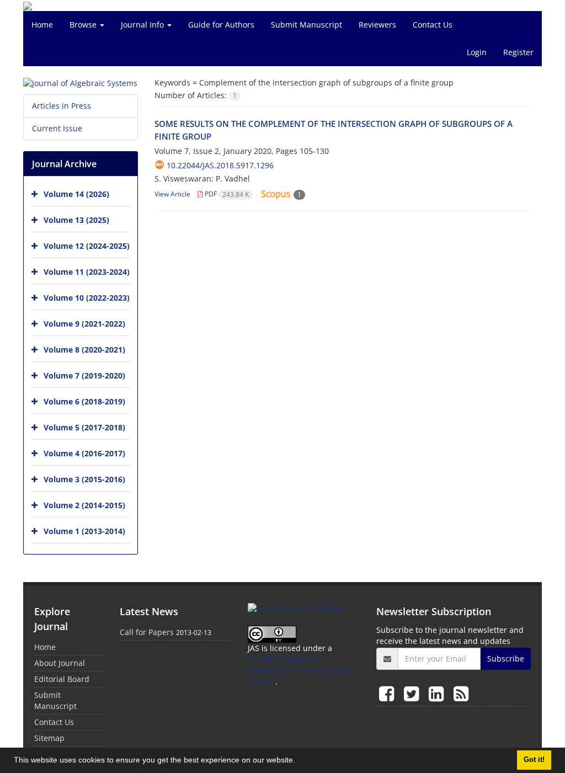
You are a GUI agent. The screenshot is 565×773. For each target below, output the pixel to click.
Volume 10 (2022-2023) (87, 297)
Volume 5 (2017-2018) (84, 427)
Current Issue (57, 128)
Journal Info (143, 24)
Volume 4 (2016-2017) (84, 453)
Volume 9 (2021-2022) (84, 323)
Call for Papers (147, 632)
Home (42, 24)
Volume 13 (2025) (76, 220)
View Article (172, 194)
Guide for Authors (221, 24)
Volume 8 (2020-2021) (84, 349)
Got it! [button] (534, 760)
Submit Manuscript (306, 24)
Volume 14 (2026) (76, 194)
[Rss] (461, 693)
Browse (84, 24)
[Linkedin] (438, 693)
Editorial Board (61, 679)
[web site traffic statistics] (297, 608)
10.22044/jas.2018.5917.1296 (220, 165)
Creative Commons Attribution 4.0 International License (299, 670)
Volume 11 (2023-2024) (87, 271)
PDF (226, 194)
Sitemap (49, 738)
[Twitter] (413, 693)
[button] (299, 761)
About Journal (59, 663)
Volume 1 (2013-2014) (84, 531)
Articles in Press (61, 105)
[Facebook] (388, 693)
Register (518, 52)
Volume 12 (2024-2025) (87, 246)
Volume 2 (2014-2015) (84, 505)
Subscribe (505, 658)
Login (477, 52)
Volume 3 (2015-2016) (84, 479)
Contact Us (432, 24)
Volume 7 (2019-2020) (84, 375)
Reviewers (377, 24)
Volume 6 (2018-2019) (84, 401)
